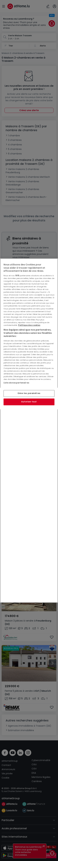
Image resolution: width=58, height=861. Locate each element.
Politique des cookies (29, 325)
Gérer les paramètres (29, 393)
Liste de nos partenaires (16, 382)
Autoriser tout (29, 401)
